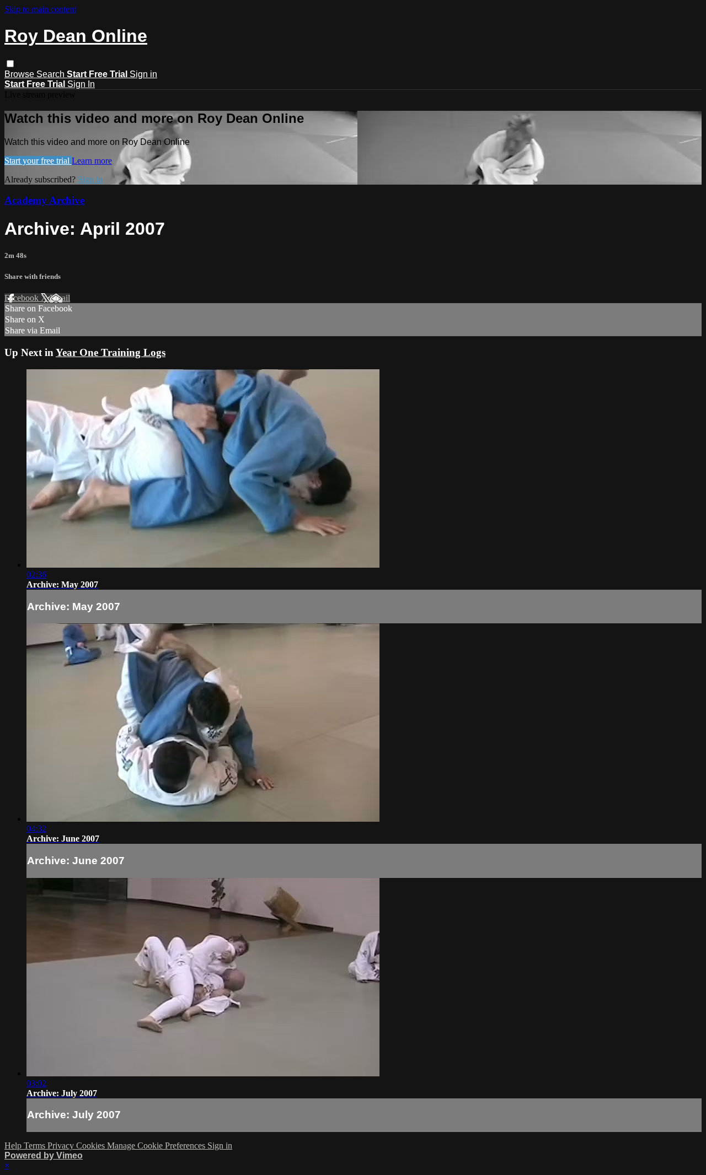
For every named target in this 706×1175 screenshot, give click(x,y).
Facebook (22, 298)
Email (60, 298)
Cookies (91, 1145)
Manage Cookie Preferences (157, 1145)
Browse (20, 74)
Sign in (143, 74)
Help (14, 1145)
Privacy (61, 1145)
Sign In (81, 84)
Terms (35, 1145)
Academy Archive (44, 200)
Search (51, 74)
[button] (10, 63)
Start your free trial (38, 160)
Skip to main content (40, 9)
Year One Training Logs (110, 352)
